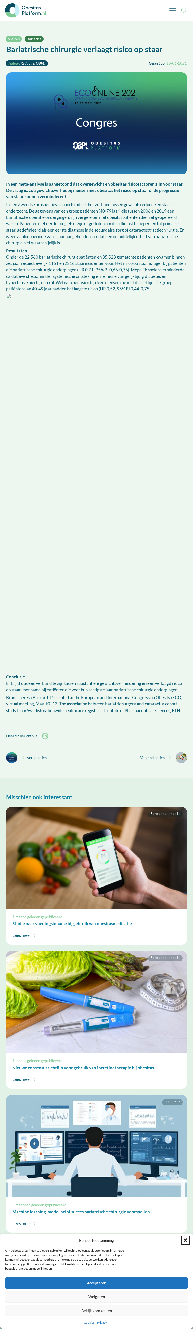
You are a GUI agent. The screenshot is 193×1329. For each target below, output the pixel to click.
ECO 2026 (172, 1102)
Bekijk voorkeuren (96, 1310)
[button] (185, 1240)
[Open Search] (184, 10)
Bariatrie (34, 39)
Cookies (89, 1322)
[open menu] (173, 10)
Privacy (102, 1322)
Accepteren (96, 1283)
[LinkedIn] (45, 736)
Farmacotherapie (165, 814)
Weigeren (96, 1296)
